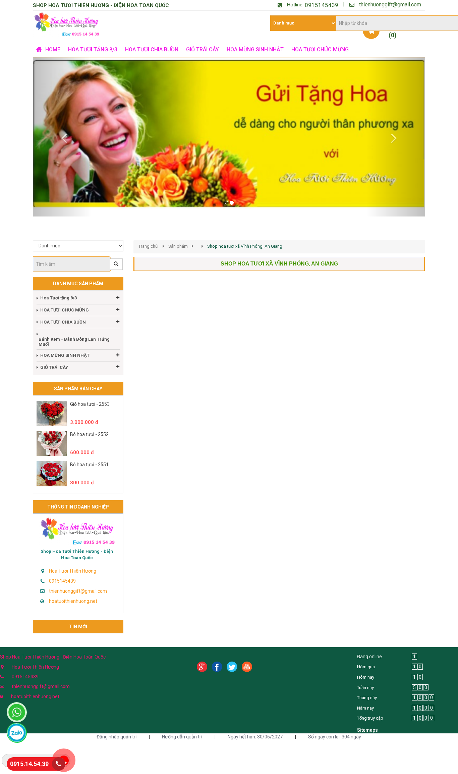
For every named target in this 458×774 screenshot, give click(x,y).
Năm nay (365, 708)
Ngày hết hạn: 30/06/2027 (255, 736)
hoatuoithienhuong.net (73, 601)
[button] (62, 136)
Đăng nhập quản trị (116, 736)
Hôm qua (366, 666)
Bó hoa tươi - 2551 (89, 464)
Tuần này (365, 687)
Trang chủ (148, 246)
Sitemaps (367, 730)
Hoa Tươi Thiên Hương (72, 571)
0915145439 (321, 5)
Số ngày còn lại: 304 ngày (334, 736)
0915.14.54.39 (29, 763)
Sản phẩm (178, 246)
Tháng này (367, 697)
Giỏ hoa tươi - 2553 (90, 404)
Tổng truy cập (370, 718)
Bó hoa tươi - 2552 (89, 434)
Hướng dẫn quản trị (182, 736)
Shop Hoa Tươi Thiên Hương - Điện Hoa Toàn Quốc (77, 554)
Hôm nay (365, 677)
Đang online (369, 656)
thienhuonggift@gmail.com (390, 4)
